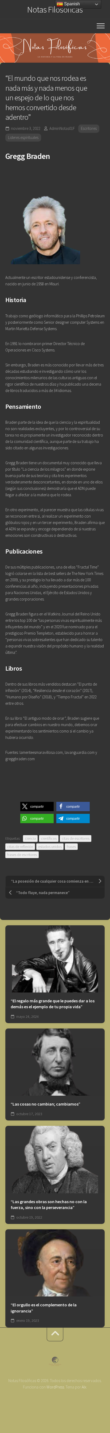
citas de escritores (75, 838)
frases (71, 846)
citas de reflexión (20, 846)
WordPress (55, 1387)
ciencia (30, 838)
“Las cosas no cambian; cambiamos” (45, 1104)
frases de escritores (22, 854)
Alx (84, 1387)
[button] (37, 806)
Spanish (71, 4)
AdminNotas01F (62, 128)
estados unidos (50, 846)
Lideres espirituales (23, 137)
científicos (49, 838)
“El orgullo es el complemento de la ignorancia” (44, 1308)
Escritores (89, 128)
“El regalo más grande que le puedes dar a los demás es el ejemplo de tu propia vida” (53, 1004)
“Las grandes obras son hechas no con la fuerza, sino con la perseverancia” (49, 1204)
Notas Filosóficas (55, 9)
